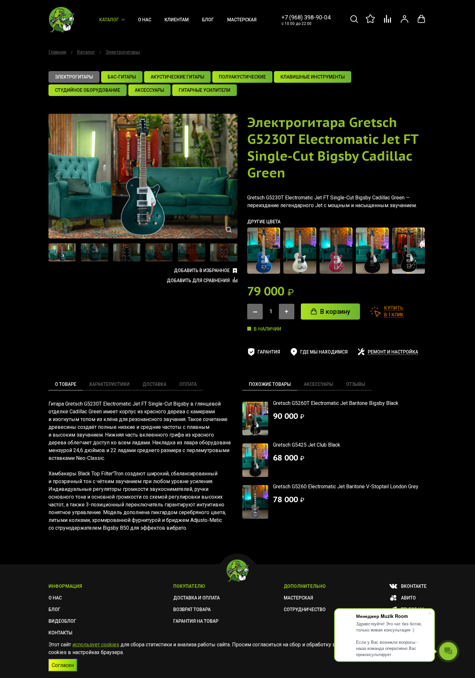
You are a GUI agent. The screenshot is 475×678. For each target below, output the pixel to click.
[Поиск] (354, 22)
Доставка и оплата (196, 597)
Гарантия (269, 352)
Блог (208, 19)
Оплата (188, 384)
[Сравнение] (388, 22)
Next (228, 176)
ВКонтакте (414, 586)
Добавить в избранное (202, 270)
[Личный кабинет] (404, 22)
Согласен (63, 665)
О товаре (65, 384)
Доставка (154, 384)
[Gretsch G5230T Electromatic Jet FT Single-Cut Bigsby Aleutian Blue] (263, 251)
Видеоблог (62, 621)
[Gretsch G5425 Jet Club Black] (372, 251)
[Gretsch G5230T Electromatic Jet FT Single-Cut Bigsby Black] (408, 251)
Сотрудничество (305, 609)
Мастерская (242, 19)
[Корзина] (421, 22)
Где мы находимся (324, 352)
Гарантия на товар (195, 621)
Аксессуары (318, 384)
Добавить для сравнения (198, 280)
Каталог (109, 19)
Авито (408, 597)
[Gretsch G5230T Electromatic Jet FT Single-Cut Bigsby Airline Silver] (299, 251)
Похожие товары (270, 384)
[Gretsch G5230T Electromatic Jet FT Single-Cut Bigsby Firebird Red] (336, 251)
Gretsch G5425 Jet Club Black (306, 445)
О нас (144, 19)
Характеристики (109, 384)
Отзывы (355, 384)
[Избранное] (371, 22)
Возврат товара (192, 609)
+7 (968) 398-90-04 (306, 17)
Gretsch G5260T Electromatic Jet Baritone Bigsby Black (335, 403)
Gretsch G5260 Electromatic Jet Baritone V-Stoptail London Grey (345, 486)
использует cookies (95, 644)
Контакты (60, 632)
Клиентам (176, 19)
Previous (57, 176)
